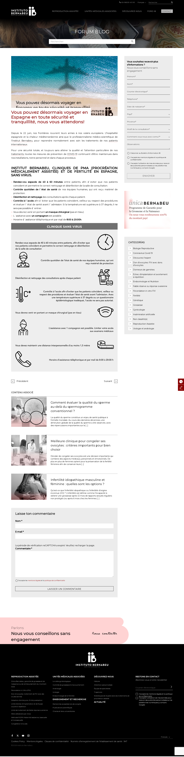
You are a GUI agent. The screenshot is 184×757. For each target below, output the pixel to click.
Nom (18, 521)
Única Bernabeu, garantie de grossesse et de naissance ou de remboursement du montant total (28, 684)
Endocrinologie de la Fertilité (63, 696)
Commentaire (23, 548)
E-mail (19, 531)
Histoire (97, 681)
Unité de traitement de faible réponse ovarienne (29, 710)
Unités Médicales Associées (100, 11)
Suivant (108, 381)
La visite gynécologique (62, 681)
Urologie (56, 692)
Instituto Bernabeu (23, 11)
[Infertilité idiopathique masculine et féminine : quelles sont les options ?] (29, 486)
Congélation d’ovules (19, 724)
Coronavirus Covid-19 (143, 253)
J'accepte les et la (41, 580)
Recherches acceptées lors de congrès (67, 704)
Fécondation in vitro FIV (144, 291)
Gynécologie (139, 310)
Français (141, 2)
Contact (166, 11)
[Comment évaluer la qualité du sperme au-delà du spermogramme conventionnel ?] (29, 411)
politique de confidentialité (55, 580)
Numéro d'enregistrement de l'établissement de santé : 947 (99, 741)
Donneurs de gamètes (144, 269)
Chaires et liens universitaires (64, 711)
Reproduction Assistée (65, 11)
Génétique (138, 300)
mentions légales (34, 580)
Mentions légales (35, 741)
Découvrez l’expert (142, 258)
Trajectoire (98, 692)
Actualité (99, 702)
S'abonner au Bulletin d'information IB (145, 153)
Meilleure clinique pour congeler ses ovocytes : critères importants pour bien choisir (80, 445)
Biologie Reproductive (143, 248)
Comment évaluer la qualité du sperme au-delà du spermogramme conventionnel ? (80, 407)
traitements (17, 154)
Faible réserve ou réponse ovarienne (150, 286)
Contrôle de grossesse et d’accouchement (68, 685)
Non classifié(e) (140, 319)
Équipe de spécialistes (102, 688)
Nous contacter (104, 634)
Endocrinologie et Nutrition (146, 281)
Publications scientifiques (62, 708)
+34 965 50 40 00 (128, 2)
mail (60, 219)
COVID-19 (72, 154)
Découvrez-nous (132, 11)
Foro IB (151, 11)
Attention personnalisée (103, 685)
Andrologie (57, 688)
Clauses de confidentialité (57, 741)
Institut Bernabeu (22, 140)
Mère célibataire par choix (21, 714)
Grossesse (138, 305)
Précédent (22, 381)
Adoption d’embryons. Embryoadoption (26, 700)
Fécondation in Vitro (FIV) (21, 690)
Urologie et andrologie (143, 328)
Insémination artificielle (144, 314)
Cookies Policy (18, 741)
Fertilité (136, 295)
